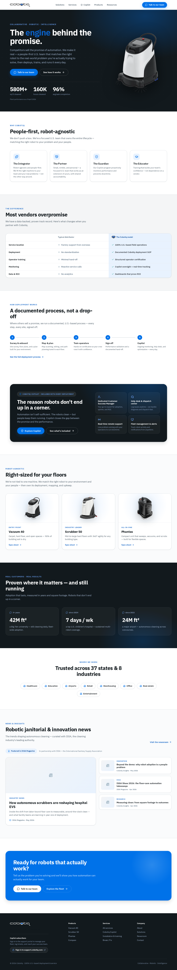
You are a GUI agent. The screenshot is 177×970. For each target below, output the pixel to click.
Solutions (60, 4)
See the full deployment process (25, 357)
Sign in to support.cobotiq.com (29, 950)
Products (98, 4)
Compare (72, 940)
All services (108, 928)
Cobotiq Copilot (109, 932)
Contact (140, 940)
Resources (112, 4)
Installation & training (112, 936)
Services (72, 4)
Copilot (87, 4)
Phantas (71, 936)
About (139, 928)
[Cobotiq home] (20, 5)
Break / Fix (107, 940)
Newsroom (142, 936)
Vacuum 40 (73, 928)
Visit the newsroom (159, 742)
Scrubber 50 (73, 932)
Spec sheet (14, 545)
